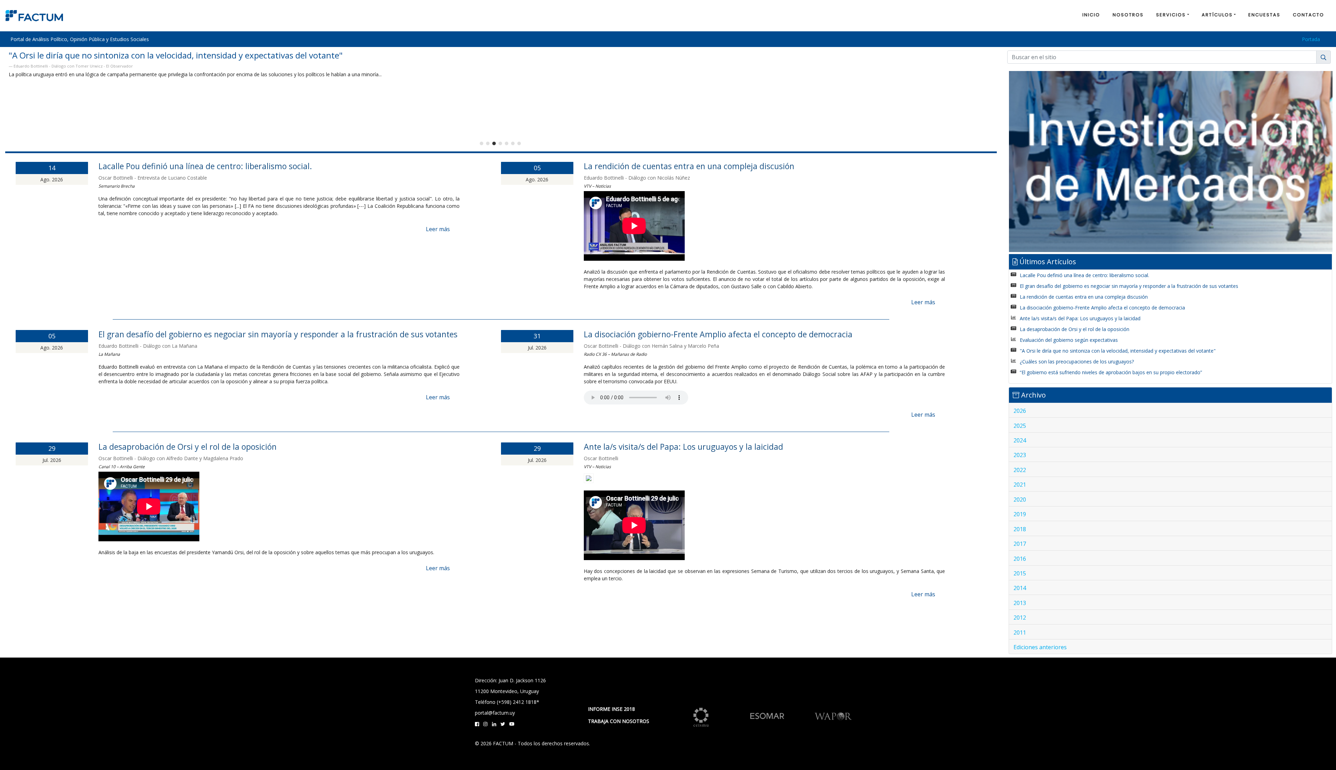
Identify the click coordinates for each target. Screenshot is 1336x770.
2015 (1019, 573)
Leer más (438, 229)
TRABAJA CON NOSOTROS (618, 721)
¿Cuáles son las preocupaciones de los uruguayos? (1077, 361)
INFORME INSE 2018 (611, 709)
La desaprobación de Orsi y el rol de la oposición (187, 446)
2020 (1019, 499)
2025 (1019, 426)
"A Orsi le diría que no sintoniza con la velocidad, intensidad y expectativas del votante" (1118, 350)
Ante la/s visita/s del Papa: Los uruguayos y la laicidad (683, 446)
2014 (1019, 588)
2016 (1019, 559)
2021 (1019, 484)
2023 (1019, 455)
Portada (1311, 39)
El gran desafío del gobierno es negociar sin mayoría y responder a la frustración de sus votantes (278, 334)
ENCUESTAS (1264, 14)
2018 (1019, 529)
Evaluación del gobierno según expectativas (1069, 340)
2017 (1019, 544)
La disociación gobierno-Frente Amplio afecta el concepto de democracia (718, 334)
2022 (1019, 470)
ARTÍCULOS (1217, 14)
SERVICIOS (1171, 14)
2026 (1019, 411)
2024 (1019, 440)
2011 (1019, 632)
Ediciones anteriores (1040, 647)
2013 (1019, 603)
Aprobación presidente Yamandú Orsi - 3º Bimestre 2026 (117, 55)
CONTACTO (1308, 14)
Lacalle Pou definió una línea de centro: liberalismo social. (205, 166)
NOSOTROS (1128, 14)
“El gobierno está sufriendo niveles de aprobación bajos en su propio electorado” (1111, 372)
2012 (1019, 617)
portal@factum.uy (495, 712)
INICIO (1091, 14)
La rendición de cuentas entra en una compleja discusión (689, 166)
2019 (1019, 514)
